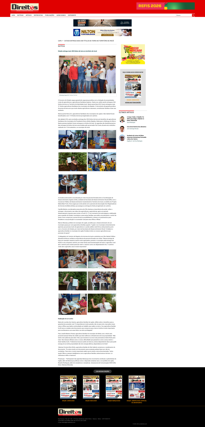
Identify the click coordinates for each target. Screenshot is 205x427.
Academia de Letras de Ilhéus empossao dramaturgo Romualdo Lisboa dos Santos (136, 137)
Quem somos (61, 15)
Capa (13, 15)
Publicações (49, 15)
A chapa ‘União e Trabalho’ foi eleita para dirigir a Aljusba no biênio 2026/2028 (135, 118)
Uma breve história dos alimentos (136, 127)
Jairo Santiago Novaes (132, 128)
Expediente (72, 15)
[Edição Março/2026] (114, 387)
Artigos (29, 15)
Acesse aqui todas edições (133, 102)
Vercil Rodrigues (131, 122)
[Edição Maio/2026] (91, 387)
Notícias (20, 15)
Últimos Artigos (126, 112)
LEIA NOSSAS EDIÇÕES (102, 371)
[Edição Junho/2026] (133, 86)
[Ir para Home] (24, 7)
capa (60, 41)
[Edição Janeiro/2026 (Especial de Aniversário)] (137, 387)
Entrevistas (38, 15)
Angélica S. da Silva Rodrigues (134, 141)
